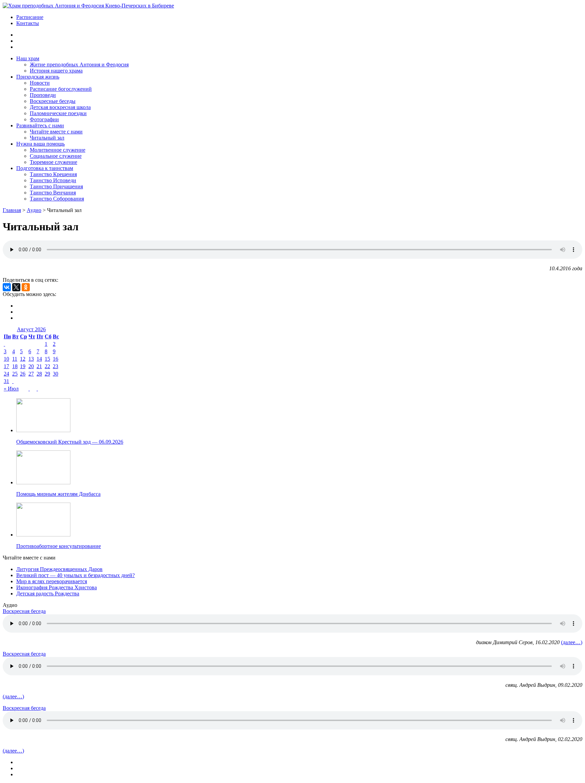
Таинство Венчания (53, 192)
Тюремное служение (53, 162)
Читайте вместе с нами (56, 131)
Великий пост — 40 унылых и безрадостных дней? (75, 575)
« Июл (11, 389)
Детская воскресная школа (60, 107)
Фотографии (44, 119)
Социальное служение (56, 156)
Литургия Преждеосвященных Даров (59, 569)
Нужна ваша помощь (40, 144)
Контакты (27, 23)
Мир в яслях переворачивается (51, 581)
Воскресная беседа (24, 611)
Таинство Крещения (53, 174)
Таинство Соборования (57, 199)
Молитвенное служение (57, 150)
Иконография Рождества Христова (56, 587)
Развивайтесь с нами (40, 125)
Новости (40, 83)
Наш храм (27, 58)
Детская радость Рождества (47, 593)
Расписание (29, 17)
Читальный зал (47, 138)
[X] (16, 287)
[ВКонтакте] (7, 287)
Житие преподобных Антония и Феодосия (79, 64)
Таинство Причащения (56, 186)
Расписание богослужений (61, 89)
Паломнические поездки (58, 113)
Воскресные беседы (52, 101)
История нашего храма (56, 70)
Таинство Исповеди (53, 180)
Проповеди (43, 95)
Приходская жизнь (37, 77)
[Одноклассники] (26, 287)
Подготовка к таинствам (44, 168)
